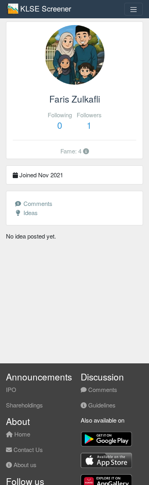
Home (21, 434)
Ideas (30, 212)
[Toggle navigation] (133, 9)
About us (24, 464)
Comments (37, 203)
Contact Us (27, 449)
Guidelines (101, 405)
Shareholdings (24, 405)
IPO (11, 389)
